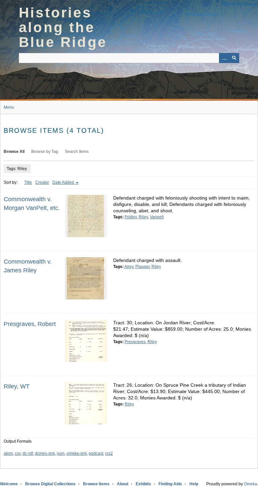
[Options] (224, 58)
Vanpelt (157, 217)
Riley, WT (17, 386)
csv (17, 453)
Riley (143, 217)
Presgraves (135, 341)
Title (28, 182)
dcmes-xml (45, 453)
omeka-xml (77, 453)
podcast (96, 453)
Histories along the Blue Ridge (63, 27)
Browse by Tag (44, 151)
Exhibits (143, 484)
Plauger (142, 266)
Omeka (250, 484)
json (60, 453)
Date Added (63, 182)
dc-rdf (28, 453)
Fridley (131, 217)
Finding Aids (170, 484)
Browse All (14, 151)
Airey (128, 266)
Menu (9, 107)
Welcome (9, 484)
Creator (42, 182)
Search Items (77, 151)
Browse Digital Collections (50, 484)
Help (193, 484)
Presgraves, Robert (30, 324)
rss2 (109, 453)
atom (8, 453)
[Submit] (234, 58)
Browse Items (96, 484)
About (122, 484)
